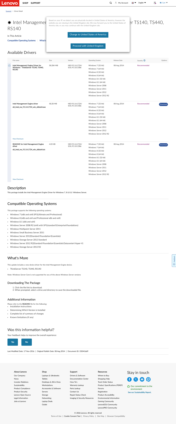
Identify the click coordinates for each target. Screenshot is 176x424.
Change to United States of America (88, 34)
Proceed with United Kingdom (88, 46)
